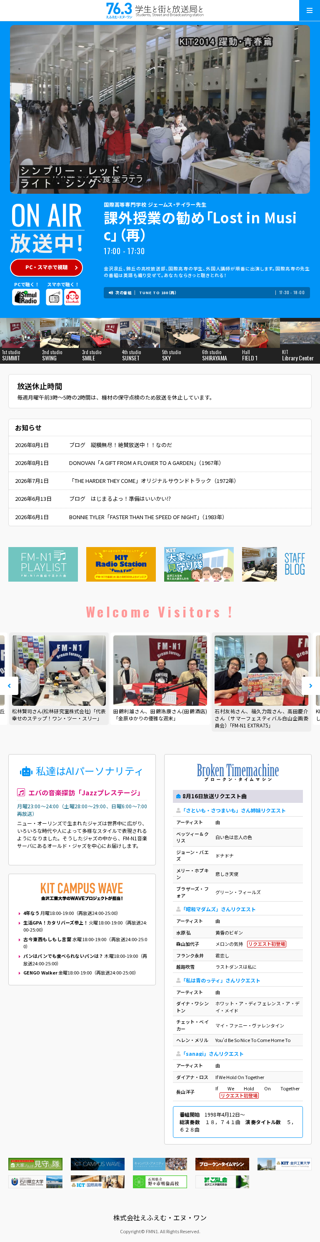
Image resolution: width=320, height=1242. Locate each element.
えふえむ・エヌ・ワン (160, 10)
